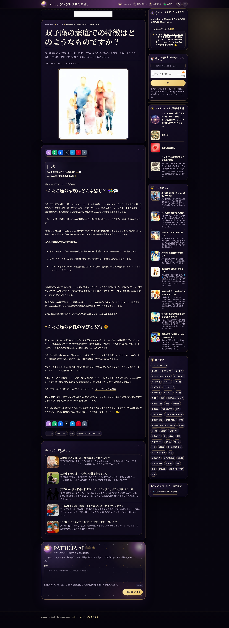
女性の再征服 (157, 420)
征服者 (163, 430)
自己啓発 (169, 463)
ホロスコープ (61, 433)
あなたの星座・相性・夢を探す (165, 492)
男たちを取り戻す (174, 447)
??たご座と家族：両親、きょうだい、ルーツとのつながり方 (92, 505)
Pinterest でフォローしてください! (60, 184)
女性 (177, 409)
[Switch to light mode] (179, 4)
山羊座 (154, 430)
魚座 (153, 474)
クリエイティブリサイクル (162, 371)
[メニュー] (185, 4)
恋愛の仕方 (156, 436)
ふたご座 (60, 24)
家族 (72, 433)
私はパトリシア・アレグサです (169, 13)
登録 (168, 83)
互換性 (154, 398)
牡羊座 (176, 441)
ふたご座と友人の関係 (105, 389)
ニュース (167, 381)
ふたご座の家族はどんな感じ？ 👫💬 (65, 171)
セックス (179, 371)
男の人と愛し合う (158, 452)
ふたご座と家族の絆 (108, 313)
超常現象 (162, 469)
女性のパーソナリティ (174, 414)
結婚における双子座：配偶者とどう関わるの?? (85, 457)
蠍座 (153, 469)
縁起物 (180, 458)
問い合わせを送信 (132, 592)
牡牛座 (168, 441)
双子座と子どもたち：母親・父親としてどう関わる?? (88, 522)
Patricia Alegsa (57, 63)
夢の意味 (155, 409)
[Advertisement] (93, 14)
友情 (167, 403)
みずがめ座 (156, 392)
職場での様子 (157, 463)
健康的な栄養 (157, 403)
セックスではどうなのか (161, 376)
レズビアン (168, 392)
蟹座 (177, 463)
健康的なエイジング (175, 398)
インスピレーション (159, 365)
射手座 (181, 425)
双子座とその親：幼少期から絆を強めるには (83, 473)
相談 (46, 565)
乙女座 (178, 392)
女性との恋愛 (157, 414)
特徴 (153, 447)
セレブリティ (179, 376)
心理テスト (173, 430)
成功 (171, 436)
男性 (170, 452)
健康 (162, 398)
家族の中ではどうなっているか (89, 433)
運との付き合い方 (176, 469)
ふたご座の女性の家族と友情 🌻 (63, 175)
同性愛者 (176, 403)
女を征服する (167, 409)
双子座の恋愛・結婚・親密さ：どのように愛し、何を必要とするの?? (96, 489)
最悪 (178, 436)
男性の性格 (156, 458)
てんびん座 (156, 381)
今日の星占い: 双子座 (161, 28)
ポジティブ (156, 387)
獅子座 (161, 447)
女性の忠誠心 (171, 420)
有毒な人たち (157, 441)
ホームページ (49, 24)
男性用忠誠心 (169, 458)
